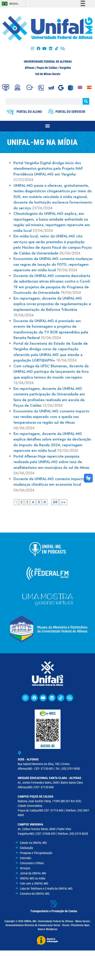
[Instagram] (32, 48)
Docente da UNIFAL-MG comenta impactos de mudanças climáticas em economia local (52, 481)
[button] (47, 125)
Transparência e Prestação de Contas (53, 911)
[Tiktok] (56, 48)
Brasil (14, 4)
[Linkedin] (51, 697)
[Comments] (62, 48)
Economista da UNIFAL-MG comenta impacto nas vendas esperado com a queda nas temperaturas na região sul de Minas (51, 416)
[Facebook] (38, 48)
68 (55, 502)
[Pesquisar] (86, 101)
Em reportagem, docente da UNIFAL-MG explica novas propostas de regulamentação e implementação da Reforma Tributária (52, 304)
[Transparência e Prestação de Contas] (53, 903)
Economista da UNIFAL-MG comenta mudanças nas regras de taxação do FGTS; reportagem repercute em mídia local (52, 264)
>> (63, 502)
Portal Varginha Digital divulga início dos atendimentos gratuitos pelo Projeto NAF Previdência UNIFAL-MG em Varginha (48, 168)
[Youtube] (44, 48)
